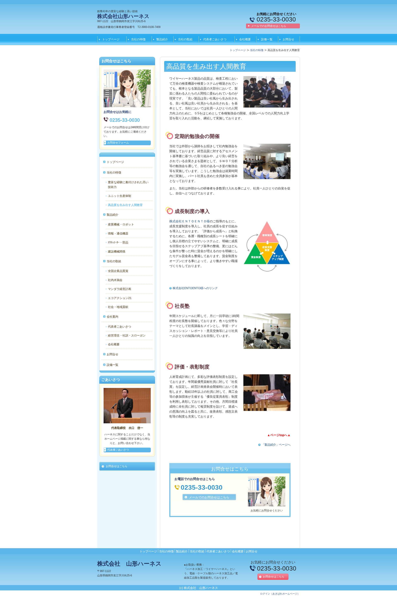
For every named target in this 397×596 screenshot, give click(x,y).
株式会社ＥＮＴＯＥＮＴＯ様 (189, 221)
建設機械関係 (116, 251)
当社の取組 (185, 39)
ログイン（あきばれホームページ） (280, 593)
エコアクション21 (120, 298)
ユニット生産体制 (119, 195)
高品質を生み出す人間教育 (125, 205)
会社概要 (245, 39)
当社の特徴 (138, 39)
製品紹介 (162, 39)
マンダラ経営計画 (119, 289)
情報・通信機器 (118, 233)
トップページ (111, 39)
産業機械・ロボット (121, 224)
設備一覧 (267, 39)
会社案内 (112, 316)
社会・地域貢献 (118, 307)
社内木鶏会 (115, 280)
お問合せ (288, 39)
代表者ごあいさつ (214, 39)
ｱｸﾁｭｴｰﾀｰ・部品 (118, 242)
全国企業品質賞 (118, 271)
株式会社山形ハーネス (123, 16)
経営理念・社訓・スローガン (127, 335)
